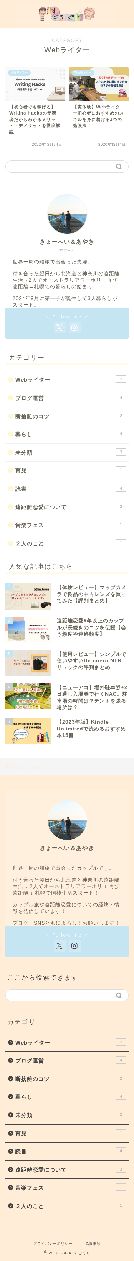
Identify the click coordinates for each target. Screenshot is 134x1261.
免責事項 (93, 1244)
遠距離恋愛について (68, 507)
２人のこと (68, 543)
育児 (68, 470)
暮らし (68, 434)
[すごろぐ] (67, 22)
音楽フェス (68, 525)
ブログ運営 (68, 398)
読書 (68, 489)
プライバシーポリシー (53, 1244)
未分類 (68, 452)
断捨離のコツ (68, 416)
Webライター (68, 380)
